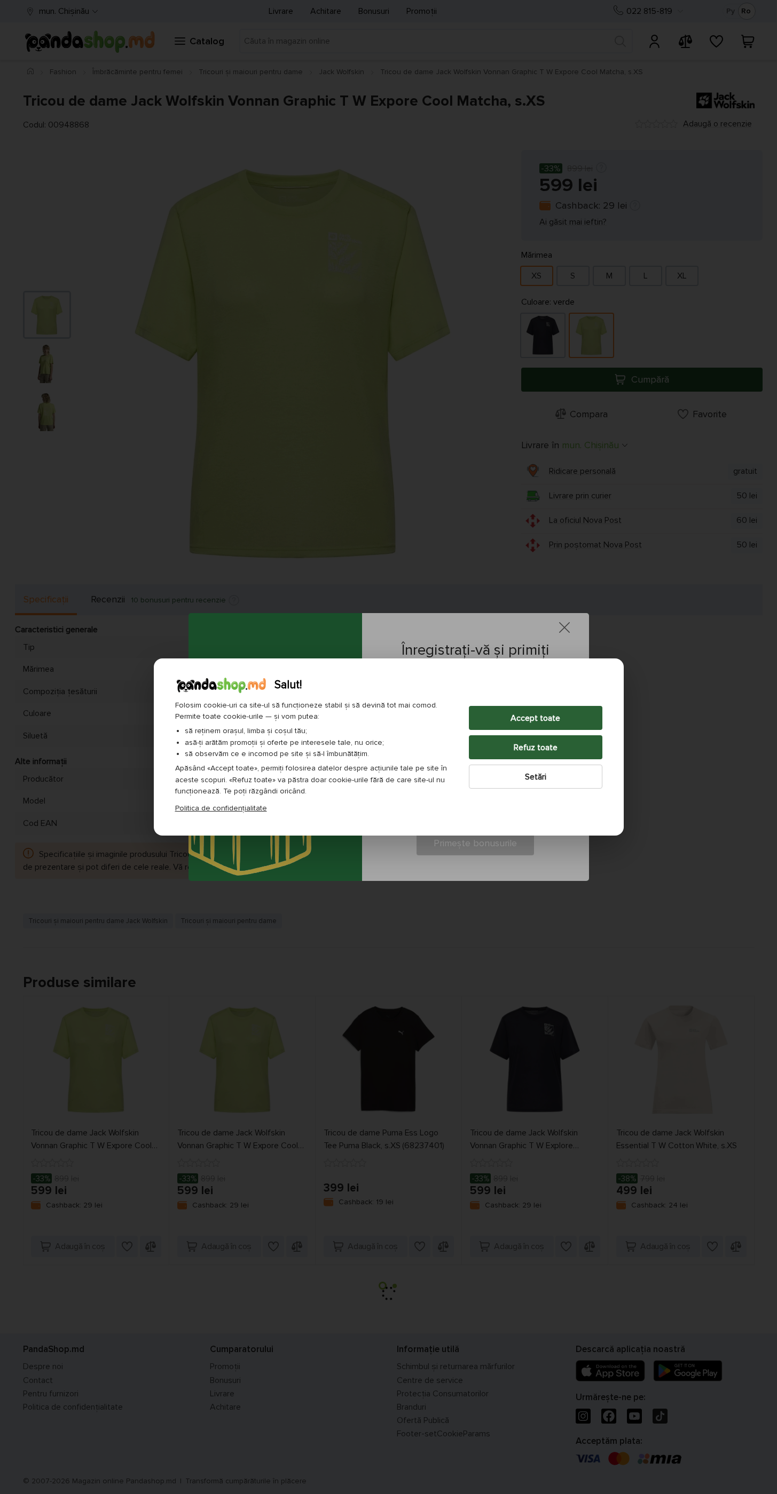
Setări (535, 777)
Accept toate (535, 718)
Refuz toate (536, 747)
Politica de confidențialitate (221, 808)
